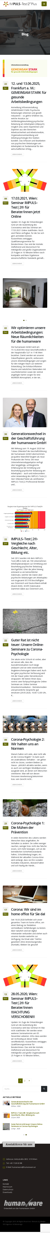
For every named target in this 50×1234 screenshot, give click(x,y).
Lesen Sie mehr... (17, 154)
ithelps (42, 1221)
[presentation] (8, 300)
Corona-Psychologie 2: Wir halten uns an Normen (27, 744)
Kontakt (6, 1184)
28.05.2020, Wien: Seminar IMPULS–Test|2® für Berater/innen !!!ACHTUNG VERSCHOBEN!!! (24, 1005)
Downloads (7, 1192)
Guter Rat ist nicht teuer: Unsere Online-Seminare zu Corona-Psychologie (27, 647)
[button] (24, 320)
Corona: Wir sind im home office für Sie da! (28, 911)
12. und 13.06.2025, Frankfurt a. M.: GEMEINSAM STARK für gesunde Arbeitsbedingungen (28, 92)
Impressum (7, 1187)
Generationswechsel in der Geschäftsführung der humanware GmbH (28, 438)
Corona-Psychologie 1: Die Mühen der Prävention (27, 828)
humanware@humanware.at (24, 1167)
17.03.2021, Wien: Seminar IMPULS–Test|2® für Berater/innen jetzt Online (25, 207)
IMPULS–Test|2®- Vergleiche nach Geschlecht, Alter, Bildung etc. (24, 545)
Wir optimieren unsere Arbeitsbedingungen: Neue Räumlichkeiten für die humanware (28, 334)
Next (29, 1080)
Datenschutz (8, 1189)
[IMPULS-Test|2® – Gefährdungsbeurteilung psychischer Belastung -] (20, 4)
